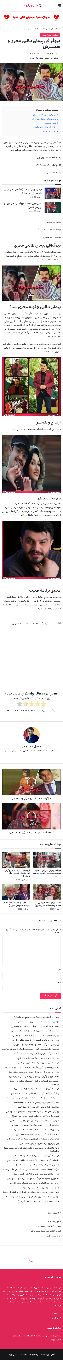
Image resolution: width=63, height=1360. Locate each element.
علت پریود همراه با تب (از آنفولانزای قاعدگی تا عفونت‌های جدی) (33, 1178)
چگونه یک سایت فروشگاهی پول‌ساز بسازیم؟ (40, 1187)
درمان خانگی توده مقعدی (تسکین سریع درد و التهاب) (36, 1017)
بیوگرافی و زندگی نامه (32, 29)
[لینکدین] (31, 758)
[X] (35, 758)
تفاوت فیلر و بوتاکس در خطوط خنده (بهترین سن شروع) (35, 1116)
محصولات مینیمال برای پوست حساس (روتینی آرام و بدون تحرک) (32, 1098)
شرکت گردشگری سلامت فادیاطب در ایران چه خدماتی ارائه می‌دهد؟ (31, 1169)
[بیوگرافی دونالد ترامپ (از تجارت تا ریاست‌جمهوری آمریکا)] (16, 892)
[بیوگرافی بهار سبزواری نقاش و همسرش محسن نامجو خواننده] (47, 860)
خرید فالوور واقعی (54, 1236)
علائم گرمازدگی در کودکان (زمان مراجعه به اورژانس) (37, 1165)
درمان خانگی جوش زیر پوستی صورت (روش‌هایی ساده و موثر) (33, 1072)
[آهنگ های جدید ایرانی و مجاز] (31, 17)
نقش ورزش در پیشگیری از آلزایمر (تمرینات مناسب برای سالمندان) (32, 1067)
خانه (56, 29)
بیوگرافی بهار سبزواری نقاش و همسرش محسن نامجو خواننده (47, 872)
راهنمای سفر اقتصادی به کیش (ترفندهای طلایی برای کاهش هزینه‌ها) (34, 1082)
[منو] (59, 6)
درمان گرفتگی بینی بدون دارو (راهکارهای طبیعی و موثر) (36, 1174)
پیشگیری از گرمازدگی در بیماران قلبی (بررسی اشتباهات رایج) (34, 1093)
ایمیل (57, 982)
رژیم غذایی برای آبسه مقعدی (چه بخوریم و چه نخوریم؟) (36, 1044)
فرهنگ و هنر (47, 29)
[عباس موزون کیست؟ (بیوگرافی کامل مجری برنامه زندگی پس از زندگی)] (53, 193)
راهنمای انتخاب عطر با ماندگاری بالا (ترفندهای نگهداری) (36, 1130)
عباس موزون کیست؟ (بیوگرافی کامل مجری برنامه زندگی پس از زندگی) (23, 191)
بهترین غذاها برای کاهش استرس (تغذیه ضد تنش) (38, 1021)
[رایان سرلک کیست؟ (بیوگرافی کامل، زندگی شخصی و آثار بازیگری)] (16, 860)
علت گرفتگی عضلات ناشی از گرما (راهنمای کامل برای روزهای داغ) (32, 1160)
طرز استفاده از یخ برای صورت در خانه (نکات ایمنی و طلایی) (35, 1031)
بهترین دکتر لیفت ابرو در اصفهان (48, 1226)
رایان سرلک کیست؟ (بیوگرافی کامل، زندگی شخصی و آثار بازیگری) (17, 873)
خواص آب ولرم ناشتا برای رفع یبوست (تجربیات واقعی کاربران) (34, 1183)
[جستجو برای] (3, 6)
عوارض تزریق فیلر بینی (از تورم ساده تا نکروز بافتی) (38, 1107)
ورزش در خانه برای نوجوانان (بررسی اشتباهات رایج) (38, 1058)
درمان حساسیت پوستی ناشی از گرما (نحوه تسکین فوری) (35, 1102)
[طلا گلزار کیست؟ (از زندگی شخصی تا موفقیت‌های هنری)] (47, 892)
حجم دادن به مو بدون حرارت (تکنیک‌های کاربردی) (38, 1201)
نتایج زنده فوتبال (54, 1221)
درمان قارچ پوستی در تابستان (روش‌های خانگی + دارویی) (35, 1040)
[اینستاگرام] (27, 758)
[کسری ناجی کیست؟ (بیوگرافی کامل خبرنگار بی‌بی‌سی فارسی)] (53, 207)
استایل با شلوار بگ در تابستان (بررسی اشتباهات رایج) (37, 1134)
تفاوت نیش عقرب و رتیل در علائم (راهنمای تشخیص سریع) (35, 1026)
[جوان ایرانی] (31, 5)
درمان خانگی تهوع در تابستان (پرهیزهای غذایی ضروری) (36, 1088)
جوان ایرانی (12, 1354)
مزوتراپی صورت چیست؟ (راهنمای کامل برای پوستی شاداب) (34, 1120)
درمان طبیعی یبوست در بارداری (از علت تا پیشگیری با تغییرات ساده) (31, 1192)
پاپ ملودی (56, 1241)
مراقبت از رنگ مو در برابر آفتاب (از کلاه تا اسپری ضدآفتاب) (35, 1053)
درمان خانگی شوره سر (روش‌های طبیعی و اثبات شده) (37, 1155)
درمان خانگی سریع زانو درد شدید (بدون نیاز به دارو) (38, 1063)
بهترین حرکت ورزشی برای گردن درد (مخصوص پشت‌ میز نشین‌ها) (32, 1197)
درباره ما (55, 1318)
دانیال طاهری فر (52, 53)
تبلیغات (55, 1313)
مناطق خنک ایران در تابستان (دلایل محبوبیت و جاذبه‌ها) (35, 1125)
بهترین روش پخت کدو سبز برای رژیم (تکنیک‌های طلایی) (35, 1035)
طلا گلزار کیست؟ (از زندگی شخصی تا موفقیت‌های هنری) (48, 904)
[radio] (43, 704)
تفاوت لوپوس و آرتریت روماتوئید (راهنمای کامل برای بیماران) (34, 1076)
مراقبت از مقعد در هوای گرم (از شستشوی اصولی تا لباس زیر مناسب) (30, 1049)
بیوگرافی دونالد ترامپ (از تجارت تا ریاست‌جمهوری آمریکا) (16, 904)
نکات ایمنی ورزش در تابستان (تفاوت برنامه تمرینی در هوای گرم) (33, 1139)
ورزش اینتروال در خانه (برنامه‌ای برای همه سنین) (39, 1143)
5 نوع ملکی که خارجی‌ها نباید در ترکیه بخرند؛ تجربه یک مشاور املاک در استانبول (31, 1149)
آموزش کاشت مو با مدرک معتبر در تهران (45, 1231)
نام (59, 970)
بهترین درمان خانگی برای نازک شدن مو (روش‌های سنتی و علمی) (32, 1111)
